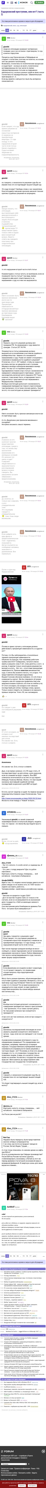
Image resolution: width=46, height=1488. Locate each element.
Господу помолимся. (10, 1275)
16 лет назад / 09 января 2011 (17, 40)
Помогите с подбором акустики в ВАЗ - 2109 (17, 1406)
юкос (14, 26)
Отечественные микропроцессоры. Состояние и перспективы (23, 1278)
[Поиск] (31, 2)
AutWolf (10, 1207)
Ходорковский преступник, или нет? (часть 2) (22, 13)
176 (27, 30)
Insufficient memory (10, 1387)
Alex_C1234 (12, 1097)
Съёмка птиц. (8, 1320)
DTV (29, 566)
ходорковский (7, 26)
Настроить (32, 1486)
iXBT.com (4, 1480)
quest (9, 171)
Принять (22, 1486)
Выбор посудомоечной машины (13, 1282)
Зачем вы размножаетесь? (12, 1293)
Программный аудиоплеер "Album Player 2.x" (18, 1315)
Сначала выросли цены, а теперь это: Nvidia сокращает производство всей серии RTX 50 (21, 1338)
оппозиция (23, 26)
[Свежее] (12, 2)
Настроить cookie (24, 1473)
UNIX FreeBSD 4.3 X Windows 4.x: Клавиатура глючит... (20, 1391)
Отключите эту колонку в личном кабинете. (15, 1410)
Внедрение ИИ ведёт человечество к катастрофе (19, 1322)
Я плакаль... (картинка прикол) (13, 1300)
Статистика (5, 1470)
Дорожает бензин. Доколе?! (12, 1297)
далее (34, 30)
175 (23, 30)
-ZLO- (29, 838)
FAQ (37, 1468)
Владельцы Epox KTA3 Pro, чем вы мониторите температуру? (22, 1394)
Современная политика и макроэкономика (12, 8)
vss (8, 38)
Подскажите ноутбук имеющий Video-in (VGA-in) (18, 1384)
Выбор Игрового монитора (12, 1295)
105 (18, 30)
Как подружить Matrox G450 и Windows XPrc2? (17, 1382)
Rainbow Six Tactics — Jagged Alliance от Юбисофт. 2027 (22, 1331)
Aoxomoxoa (30, 123)
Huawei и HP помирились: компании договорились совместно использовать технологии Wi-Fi (23, 1342)
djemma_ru (12, 855)
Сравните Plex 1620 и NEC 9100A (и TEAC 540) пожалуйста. (21, 1402)
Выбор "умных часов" (10, 1302)
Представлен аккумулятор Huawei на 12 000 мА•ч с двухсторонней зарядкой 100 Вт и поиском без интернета (24, 1361)
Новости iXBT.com (7, 1335)
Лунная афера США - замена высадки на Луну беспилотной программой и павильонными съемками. (22, 1285)
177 (30, 30)
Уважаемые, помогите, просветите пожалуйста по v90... (21, 1389)
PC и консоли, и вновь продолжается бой (16, 1288)
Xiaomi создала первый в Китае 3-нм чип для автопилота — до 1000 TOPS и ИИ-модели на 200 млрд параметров (24, 1367)
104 (14, 30)
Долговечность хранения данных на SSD (16, 1313)
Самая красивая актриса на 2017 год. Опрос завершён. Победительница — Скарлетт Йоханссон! (20, 1305)
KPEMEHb (11, 812)
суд (18, 26)
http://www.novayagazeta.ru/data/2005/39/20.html (21, 798)
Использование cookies (9, 1473)
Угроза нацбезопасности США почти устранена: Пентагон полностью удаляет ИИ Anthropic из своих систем (21, 1351)
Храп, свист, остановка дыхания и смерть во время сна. (21, 1318)
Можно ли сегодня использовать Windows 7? (17, 1311)
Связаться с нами (7, 1468)
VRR (7, 1329)
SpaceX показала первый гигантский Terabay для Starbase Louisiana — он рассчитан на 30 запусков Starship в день (22, 1371)
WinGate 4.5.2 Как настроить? (12, 1398)
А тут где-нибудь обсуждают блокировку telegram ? (19, 1290)
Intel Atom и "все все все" (12, 1308)
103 (11, 30)
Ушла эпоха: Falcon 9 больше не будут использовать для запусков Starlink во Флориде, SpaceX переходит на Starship (24, 1374)
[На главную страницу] (3, 2)
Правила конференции (22, 1468)
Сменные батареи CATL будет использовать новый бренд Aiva (23, 1364)
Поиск (33, 1468)
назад (3, 30)
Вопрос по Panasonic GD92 (12, 1400)
